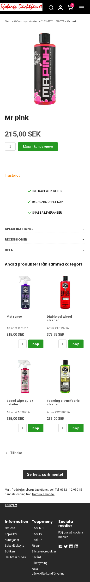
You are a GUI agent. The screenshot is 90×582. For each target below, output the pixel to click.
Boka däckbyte (14, 545)
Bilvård (36, 557)
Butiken (10, 551)
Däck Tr (37, 540)
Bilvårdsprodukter (26, 21)
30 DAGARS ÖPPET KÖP (47, 202)
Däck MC (37, 528)
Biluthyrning (40, 563)
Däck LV (37, 534)
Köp (35, 344)
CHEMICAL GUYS (52, 21)
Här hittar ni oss (15, 557)
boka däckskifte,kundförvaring (45, 571)
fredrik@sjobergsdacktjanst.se (32, 489)
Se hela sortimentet (45, 474)
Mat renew (14, 316)
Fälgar (36, 545)
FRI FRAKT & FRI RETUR (46, 191)
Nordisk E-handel (43, 494)
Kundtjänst (12, 540)
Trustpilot (12, 175)
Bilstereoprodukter (44, 551)
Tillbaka (15, 453)
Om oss (10, 528)
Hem (8, 21)
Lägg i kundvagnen (38, 146)
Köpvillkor (11, 534)
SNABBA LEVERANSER (46, 212)
